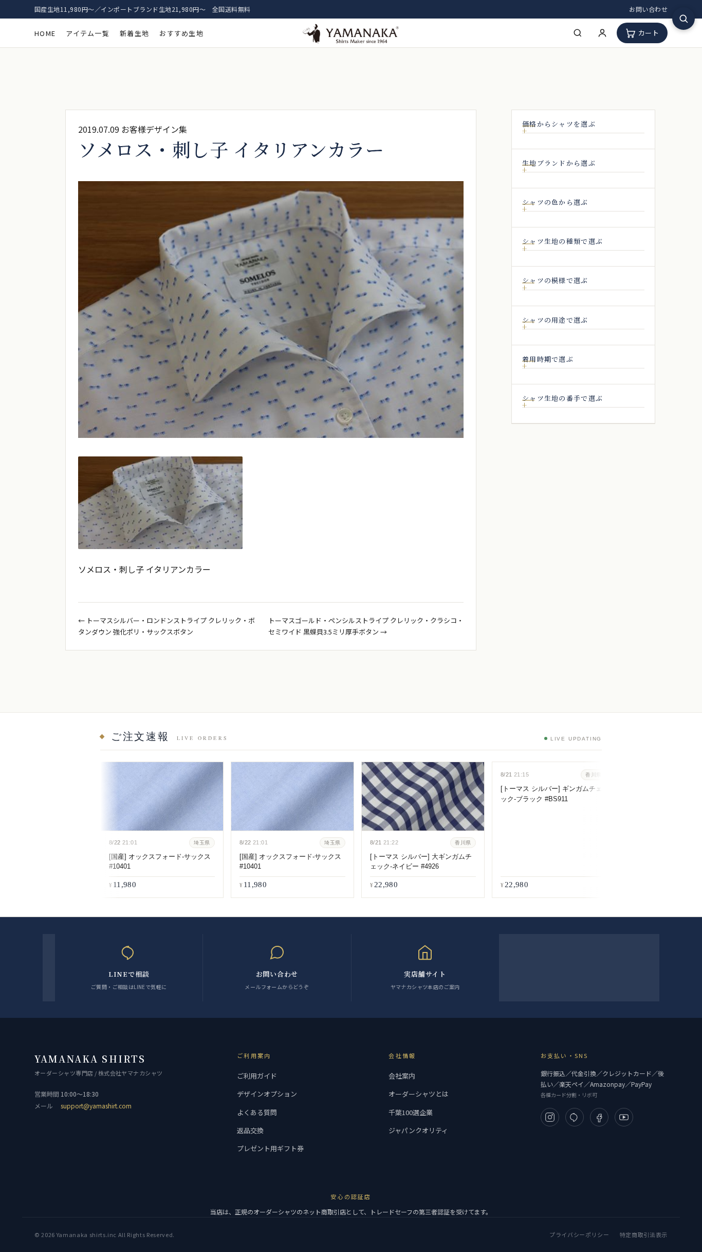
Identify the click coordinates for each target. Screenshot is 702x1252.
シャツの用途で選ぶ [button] (555, 320)
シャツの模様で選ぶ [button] (555, 281)
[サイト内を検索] (683, 18)
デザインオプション (267, 1094)
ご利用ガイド (257, 1076)
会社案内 (402, 1076)
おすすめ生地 (181, 33)
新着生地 (134, 33)
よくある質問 (257, 1112)
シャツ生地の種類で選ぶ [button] (562, 241)
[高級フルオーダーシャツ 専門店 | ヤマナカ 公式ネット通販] (351, 33)
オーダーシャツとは (419, 1094)
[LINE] (574, 1117)
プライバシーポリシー (579, 1234)
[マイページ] (602, 33)
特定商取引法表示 (644, 1234)
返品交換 (250, 1130)
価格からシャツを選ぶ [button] (559, 124)
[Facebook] (599, 1117)
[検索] (577, 33)
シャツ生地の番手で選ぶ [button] (562, 398)
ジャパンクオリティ (418, 1130)
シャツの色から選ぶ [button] (555, 202)
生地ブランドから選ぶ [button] (559, 163)
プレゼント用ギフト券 (270, 1148)
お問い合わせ (648, 9)
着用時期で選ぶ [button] (548, 359)
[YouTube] (624, 1117)
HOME (45, 33)
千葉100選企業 (411, 1112)
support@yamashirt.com (96, 1105)
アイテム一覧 (87, 33)
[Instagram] (550, 1117)
